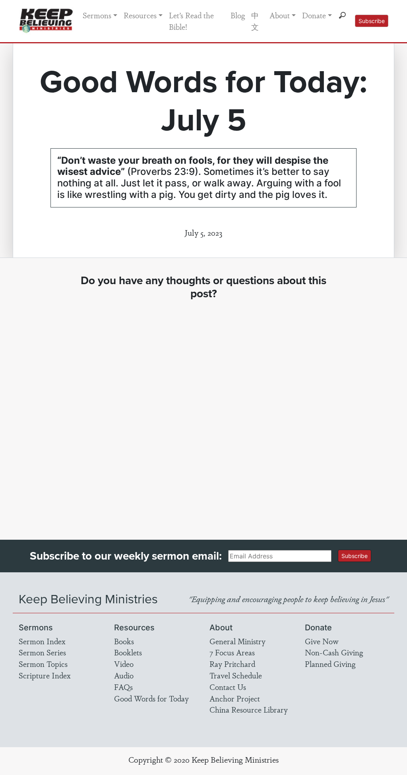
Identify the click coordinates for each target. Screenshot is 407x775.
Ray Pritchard (232, 663)
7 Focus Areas (232, 652)
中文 (255, 21)
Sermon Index (42, 641)
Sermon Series (42, 652)
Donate (314, 15)
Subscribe (372, 20)
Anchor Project (234, 698)
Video (124, 663)
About (279, 15)
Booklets (128, 652)
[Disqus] (203, 412)
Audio (124, 675)
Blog (238, 15)
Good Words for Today (151, 698)
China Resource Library (248, 709)
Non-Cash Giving (334, 652)
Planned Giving (330, 663)
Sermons (97, 15)
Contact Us (227, 686)
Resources (140, 15)
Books (124, 641)
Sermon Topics (43, 663)
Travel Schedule (235, 675)
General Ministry (237, 641)
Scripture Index (45, 675)
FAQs (123, 686)
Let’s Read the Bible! (191, 21)
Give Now (322, 641)
